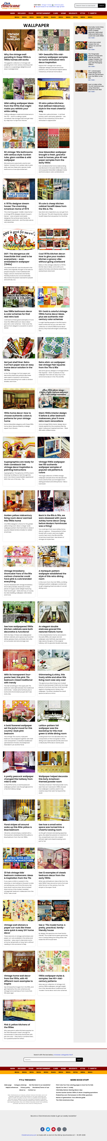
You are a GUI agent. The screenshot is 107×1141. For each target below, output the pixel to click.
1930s (46, 17)
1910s (32, 17)
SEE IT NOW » (91, 38)
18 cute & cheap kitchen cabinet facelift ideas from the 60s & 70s (52, 206)
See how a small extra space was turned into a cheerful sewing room (51, 827)
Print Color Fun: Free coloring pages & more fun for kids (74, 1085)
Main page (8, 1085)
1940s (53, 17)
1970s (75, 17)
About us (22, 1090)
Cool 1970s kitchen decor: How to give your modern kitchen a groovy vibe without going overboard (52, 257)
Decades (22, 13)
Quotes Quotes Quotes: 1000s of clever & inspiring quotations (77, 1092)
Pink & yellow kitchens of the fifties (17, 1026)
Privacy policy (25, 1087)
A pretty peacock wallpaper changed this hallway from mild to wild (18, 779)
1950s (61, 17)
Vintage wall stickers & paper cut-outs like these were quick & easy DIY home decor (19, 928)
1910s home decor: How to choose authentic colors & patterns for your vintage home (18, 417)
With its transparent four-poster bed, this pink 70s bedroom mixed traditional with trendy (18, 678)
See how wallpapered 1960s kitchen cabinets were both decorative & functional (18, 629)
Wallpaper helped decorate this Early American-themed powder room (53, 779)
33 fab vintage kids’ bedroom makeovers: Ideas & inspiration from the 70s (18, 875)
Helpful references (12, 1087)
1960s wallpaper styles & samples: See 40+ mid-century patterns (51, 978)
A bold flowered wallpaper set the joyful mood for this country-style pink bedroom (18, 729)
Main (12, 13)
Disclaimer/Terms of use (41, 1087)
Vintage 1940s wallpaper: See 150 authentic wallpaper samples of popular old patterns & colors (52, 467)
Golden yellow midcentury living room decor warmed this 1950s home (18, 518)
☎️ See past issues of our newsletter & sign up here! (49, 6)
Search (101, 6)
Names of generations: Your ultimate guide (70, 1097)
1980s (83, 17)
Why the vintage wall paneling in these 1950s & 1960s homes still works (17, 57)
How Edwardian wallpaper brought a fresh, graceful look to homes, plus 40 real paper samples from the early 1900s (53, 157)
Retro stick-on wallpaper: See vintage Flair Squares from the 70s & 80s (52, 365)
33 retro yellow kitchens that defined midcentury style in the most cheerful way (52, 107)
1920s (38, 17)
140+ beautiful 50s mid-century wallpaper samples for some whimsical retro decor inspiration (53, 58)
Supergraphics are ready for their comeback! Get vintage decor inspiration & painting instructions (19, 465)
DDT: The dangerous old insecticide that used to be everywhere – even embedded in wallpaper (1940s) (18, 259)
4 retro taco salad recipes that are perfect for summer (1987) (94, 44)
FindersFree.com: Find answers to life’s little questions (74, 1095)
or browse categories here (62, 1055)
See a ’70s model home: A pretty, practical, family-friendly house (52, 927)
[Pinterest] (53, 1129)
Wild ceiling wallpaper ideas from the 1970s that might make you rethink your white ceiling (19, 107)
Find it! (79, 1060)
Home (63, 13)
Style (82, 13)
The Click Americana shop (65, 1100)
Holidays (73, 13)
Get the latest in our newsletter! (39, 1085)
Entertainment (43, 13)
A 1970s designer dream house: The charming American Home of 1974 (16, 206)
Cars (55, 13)
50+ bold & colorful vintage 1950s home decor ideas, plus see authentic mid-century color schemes (53, 315)
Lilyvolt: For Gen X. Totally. (64, 1087)
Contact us (32, 1090)
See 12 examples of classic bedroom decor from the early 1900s (52, 875)
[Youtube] (64, 1129)
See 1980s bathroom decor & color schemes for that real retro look (18, 314)
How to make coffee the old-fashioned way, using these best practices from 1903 (96, 87)
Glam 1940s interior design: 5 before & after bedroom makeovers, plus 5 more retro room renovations (53, 417)
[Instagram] (59, 1129)
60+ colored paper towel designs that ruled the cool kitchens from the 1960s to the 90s (95, 74)
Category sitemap (20, 1085)
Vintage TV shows (47, 5)
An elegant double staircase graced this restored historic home (51, 629)
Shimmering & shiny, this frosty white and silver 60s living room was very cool (52, 677)
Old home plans (59, 5)
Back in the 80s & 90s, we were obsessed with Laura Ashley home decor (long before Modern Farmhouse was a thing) (53, 520)
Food (31, 13)
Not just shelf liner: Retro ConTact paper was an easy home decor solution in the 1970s (19, 366)
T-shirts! (92, 13)
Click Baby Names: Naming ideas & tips (69, 1090)
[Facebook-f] (42, 1129)
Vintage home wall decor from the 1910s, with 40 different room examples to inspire (18, 979)
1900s (24, 17)
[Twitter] (48, 1129)
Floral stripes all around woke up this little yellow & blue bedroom (18, 827)
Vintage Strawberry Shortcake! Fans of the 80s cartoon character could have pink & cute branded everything (18, 576)
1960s (68, 17)
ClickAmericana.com (29, 1135)
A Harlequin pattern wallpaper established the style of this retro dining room (52, 574)
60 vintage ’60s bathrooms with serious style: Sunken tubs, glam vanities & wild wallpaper (18, 156)
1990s (90, 17)
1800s (17, 17)
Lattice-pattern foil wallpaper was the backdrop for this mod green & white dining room (53, 729)
